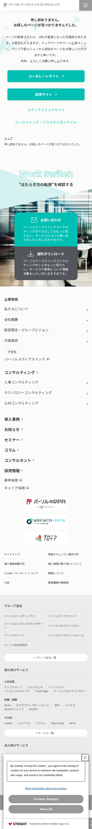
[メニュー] (85, 5)
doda (7, 705)
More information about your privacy (46, 788)
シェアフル (24, 723)
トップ (8, 138)
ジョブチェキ (35, 687)
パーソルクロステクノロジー (64, 625)
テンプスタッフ (13, 687)
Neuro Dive (57, 723)
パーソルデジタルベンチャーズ (66, 635)
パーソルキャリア (14, 635)
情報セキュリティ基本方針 (63, 554)
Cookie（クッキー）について (21, 573)
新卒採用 (11, 480)
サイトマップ (12, 554)
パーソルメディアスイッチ (24, 359)
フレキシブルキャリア (17, 691)
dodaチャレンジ (14, 709)
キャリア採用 (14, 487)
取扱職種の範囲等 (58, 582)
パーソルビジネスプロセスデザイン (23, 625)
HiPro (72, 723)
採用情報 (12, 470)
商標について (56, 573)
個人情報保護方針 (14, 563)
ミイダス (70, 705)
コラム (10, 450)
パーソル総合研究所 (15, 645)
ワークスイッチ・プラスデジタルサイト (46, 122)
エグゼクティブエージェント (32, 705)
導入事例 (12, 419)
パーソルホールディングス (19, 616)
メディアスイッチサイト (46, 109)
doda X (33, 709)
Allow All (46, 809)
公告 (6, 582)
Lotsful (8, 723)
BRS (57, 705)
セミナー (12, 439)
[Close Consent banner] (85, 757)
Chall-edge (41, 691)
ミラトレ (41, 723)
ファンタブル (56, 687)
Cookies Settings (46, 799)
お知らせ (12, 429)
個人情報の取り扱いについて (65, 563)
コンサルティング (19, 372)
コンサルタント (17, 460)
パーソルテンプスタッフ (62, 616)
